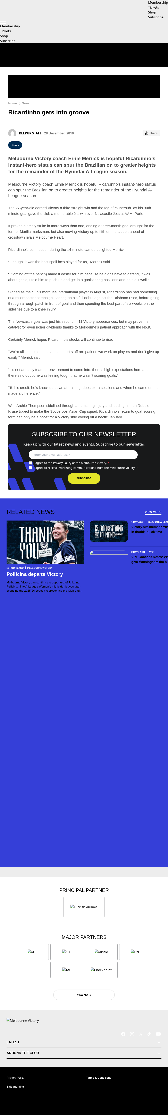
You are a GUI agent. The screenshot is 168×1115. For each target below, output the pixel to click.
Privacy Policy (62, 463)
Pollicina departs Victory (35, 574)
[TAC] (67, 970)
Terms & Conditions (98, 1077)
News (26, 103)
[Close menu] (159, 1093)
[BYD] (135, 952)
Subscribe (7, 41)
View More (153, 512)
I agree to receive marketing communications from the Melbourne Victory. (86, 468)
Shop (4, 36)
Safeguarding (15, 1086)
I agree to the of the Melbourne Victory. (71, 463)
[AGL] (32, 952)
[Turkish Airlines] (84, 907)
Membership (10, 26)
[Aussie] (101, 952)
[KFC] (67, 952)
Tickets (5, 31)
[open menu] (3, 22)
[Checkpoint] (101, 970)
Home (12, 103)
